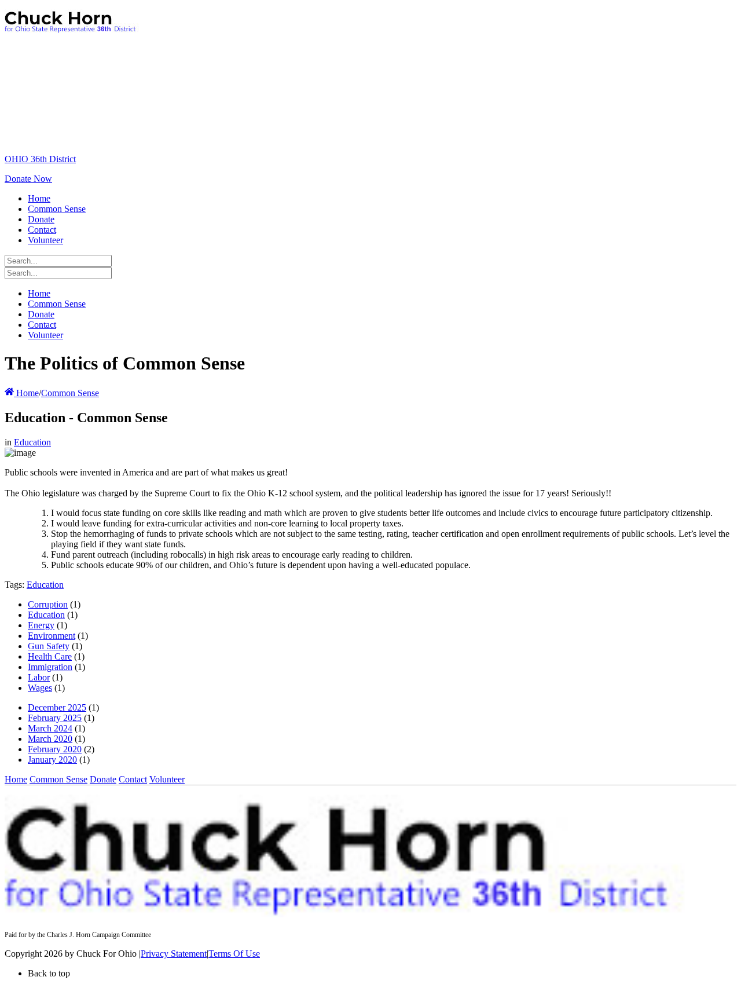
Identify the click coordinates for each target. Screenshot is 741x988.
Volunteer (167, 779)
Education (32, 442)
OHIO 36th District (40, 159)
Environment (51, 636)
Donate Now (28, 179)
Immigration (50, 667)
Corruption (48, 604)
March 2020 (50, 739)
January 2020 (52, 759)
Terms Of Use (234, 953)
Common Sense (58, 779)
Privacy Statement (174, 953)
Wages (40, 688)
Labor (39, 677)
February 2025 (55, 718)
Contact (133, 779)
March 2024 (50, 728)
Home (26, 393)
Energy (41, 625)
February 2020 (55, 749)
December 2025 (57, 707)
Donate (103, 779)
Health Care (50, 656)
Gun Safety (48, 646)
